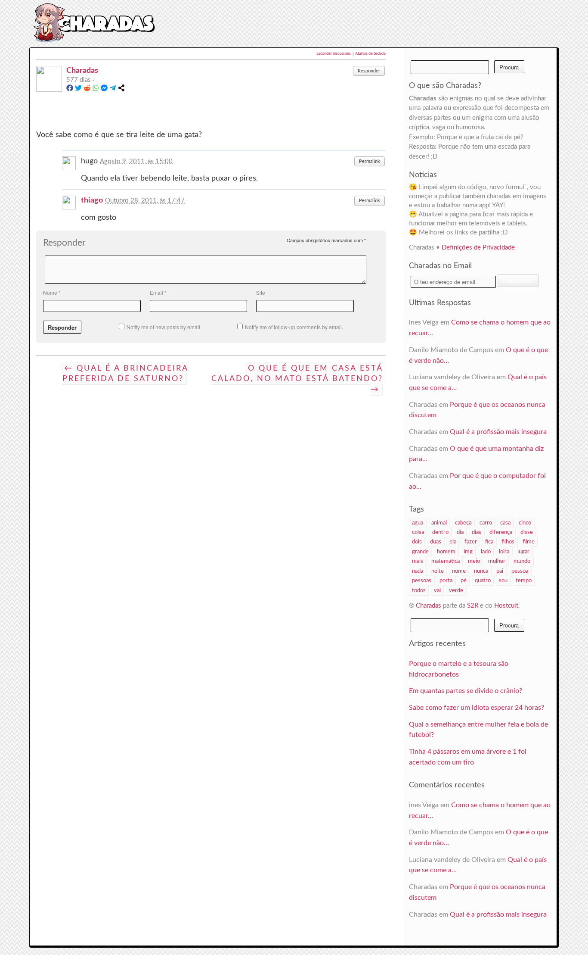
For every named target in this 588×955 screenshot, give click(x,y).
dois (417, 542)
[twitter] (78, 89)
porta (445, 580)
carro (486, 523)
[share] (121, 89)
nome (459, 571)
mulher (496, 561)
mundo (522, 561)
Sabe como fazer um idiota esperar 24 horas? (476, 707)
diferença (500, 532)
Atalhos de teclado (370, 54)
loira (504, 552)
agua (417, 523)
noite (437, 571)
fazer (470, 542)
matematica (445, 561)
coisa (418, 532)
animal (439, 523)
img (468, 552)
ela (452, 542)
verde (456, 590)
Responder (369, 71)
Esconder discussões (333, 54)
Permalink (369, 161)
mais (417, 561)
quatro (483, 580)
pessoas (421, 580)
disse (526, 532)
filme (529, 542)
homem (446, 552)
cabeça (463, 523)
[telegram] (112, 89)
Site (260, 292)
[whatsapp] (95, 89)
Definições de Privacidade (478, 247)
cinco (525, 523)
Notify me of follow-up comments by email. (294, 327)
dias (476, 532)
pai (499, 571)
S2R (472, 605)
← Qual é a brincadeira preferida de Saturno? (125, 374)
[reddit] (87, 89)
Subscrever (518, 279)
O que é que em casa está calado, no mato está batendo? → (297, 379)
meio (474, 561)
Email (158, 292)
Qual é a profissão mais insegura (498, 431)
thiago (92, 200)
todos (419, 590)
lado (486, 552)
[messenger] (104, 89)
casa (505, 523)
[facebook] (69, 89)
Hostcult (506, 605)
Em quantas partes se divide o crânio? (465, 690)
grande (420, 552)
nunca (481, 571)
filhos (507, 542)
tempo (524, 580)
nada (417, 571)
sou (503, 580)
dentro (440, 532)
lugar (523, 552)
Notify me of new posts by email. (164, 327)
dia (460, 532)
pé (464, 580)
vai (437, 590)
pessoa (519, 571)
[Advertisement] (346, 22)
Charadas (82, 70)
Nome (52, 292)
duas (435, 542)
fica (489, 542)
